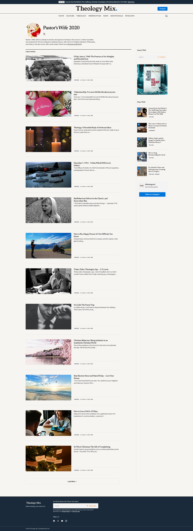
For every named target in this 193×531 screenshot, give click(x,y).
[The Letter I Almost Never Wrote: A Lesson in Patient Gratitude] (142, 128)
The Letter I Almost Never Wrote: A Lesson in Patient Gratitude (157, 125)
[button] (166, 16)
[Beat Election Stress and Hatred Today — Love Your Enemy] (48, 387)
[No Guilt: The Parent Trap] (48, 316)
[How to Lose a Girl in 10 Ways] (48, 423)
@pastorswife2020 (75, 44)
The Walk (61, 2)
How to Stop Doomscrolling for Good (156, 154)
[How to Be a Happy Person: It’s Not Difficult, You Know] (48, 246)
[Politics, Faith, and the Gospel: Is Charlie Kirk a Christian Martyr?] (142, 142)
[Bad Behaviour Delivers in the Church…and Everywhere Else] (48, 210)
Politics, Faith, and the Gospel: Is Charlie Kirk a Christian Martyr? (156, 140)
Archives (76, 80)
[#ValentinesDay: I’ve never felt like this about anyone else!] (48, 104)
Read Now (131, 2)
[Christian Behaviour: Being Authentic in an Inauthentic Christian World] (48, 352)
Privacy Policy (66, 511)
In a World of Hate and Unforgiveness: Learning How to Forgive (156, 169)
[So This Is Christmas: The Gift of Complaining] (48, 458)
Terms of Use (76, 511)
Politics (151, 145)
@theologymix (150, 184)
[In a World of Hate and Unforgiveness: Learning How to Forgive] (142, 171)
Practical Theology (154, 174)
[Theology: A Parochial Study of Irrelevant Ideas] (48, 139)
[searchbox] (147, 57)
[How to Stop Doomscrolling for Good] (142, 157)
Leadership (152, 130)
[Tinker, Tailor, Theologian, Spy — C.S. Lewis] (48, 281)
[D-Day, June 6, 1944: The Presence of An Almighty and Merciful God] (48, 68)
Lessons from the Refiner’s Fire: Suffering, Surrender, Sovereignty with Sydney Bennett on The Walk (96, 2)
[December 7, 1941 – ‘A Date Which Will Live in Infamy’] (48, 175)
